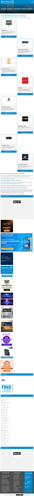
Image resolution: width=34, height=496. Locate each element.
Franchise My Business (16, 482)
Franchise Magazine (16, 490)
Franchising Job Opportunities (17, 487)
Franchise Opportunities (17, 484)
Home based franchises (27, 185)
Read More (3, 34)
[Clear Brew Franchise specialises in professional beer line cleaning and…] (17, 208)
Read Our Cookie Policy (26, 494)
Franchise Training (16, 489)
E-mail (2, 376)
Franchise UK (2, 14)
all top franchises (15, 194)
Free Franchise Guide (16, 474)
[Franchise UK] (7, 2)
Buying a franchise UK (16, 483)
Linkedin (30, 490)
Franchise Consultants (16, 475)
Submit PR (15, 485)
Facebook (26, 490)
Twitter (28, 490)
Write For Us (15, 486)
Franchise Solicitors (16, 488)
